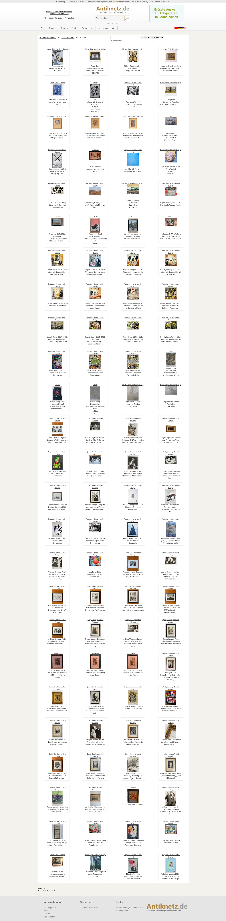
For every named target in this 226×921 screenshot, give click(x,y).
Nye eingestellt (50, 907)
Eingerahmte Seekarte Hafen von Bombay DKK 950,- (133, 404)
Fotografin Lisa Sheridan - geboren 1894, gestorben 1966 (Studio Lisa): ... (95, 473)
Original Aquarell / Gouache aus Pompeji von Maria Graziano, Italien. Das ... (171, 440)
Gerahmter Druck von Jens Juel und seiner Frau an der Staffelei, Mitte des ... (133, 742)
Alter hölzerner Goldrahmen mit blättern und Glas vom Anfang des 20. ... (171, 742)
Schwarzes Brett (68, 28)
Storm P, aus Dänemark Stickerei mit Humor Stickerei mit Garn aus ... (133, 236)
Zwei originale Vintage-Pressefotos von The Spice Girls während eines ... (171, 708)
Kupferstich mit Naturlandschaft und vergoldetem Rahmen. (57, 874)
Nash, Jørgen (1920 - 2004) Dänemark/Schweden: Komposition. (133, 507)
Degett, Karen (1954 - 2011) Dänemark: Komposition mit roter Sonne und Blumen (133, 305)
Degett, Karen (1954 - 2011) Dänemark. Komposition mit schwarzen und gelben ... (170, 339)
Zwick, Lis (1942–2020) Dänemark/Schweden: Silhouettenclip (57, 205)
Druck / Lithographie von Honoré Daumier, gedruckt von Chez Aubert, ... (57, 742)
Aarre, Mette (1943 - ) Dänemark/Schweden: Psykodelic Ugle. (133, 373)
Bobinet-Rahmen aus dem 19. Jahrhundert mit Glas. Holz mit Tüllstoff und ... (57, 775)
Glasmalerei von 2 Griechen (133, 805)
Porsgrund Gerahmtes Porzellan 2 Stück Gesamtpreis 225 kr (170, 102)
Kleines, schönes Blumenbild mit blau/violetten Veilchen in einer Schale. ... (57, 809)
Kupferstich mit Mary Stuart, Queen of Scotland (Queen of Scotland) (170, 775)
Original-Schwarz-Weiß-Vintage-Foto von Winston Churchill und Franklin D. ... (57, 641)
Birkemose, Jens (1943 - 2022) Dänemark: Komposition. (57, 473)
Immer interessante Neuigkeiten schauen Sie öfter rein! (59, 12)
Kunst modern (67, 37)
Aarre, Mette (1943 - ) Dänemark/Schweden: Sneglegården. (95, 373)
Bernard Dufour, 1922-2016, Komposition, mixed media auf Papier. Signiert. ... (133, 135)
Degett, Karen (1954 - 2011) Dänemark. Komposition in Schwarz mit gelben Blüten (57, 339)
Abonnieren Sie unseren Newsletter (59, 18)
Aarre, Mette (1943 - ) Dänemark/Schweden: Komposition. (57, 373)
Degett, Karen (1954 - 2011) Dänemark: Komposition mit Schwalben (170, 272)
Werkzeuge (87, 28)
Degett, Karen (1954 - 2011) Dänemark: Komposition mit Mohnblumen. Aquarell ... (95, 272)
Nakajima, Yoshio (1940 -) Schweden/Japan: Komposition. (57, 540)
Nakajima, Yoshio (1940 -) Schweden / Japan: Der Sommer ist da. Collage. (170, 876)
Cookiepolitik (49, 917)
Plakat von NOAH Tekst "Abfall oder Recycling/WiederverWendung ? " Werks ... (96, 238)
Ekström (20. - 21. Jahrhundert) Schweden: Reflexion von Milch (133, 876)
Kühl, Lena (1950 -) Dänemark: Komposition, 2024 (133, 104)
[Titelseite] (41, 28)
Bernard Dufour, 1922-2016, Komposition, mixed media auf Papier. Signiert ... (57, 135)
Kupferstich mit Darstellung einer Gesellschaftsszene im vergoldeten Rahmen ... (170, 68)
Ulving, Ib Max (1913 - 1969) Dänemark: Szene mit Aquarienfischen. (95, 843)
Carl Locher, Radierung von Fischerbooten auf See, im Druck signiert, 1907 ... (95, 809)
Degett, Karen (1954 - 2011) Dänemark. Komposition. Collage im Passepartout (170, 305)
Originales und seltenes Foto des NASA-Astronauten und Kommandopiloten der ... (133, 440)
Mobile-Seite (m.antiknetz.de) (129, 907)
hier (117, 23)
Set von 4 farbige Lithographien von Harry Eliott (95, 169)
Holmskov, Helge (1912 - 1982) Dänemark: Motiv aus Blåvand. (95, 205)
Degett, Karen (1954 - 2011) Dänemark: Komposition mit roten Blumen (95, 305)
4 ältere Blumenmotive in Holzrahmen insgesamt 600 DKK (133, 68)
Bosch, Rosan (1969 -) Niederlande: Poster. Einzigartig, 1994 (57, 171)
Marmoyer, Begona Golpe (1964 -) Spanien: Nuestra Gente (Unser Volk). (170, 540)
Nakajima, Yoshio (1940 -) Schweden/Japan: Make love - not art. (95, 540)
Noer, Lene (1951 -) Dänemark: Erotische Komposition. (95, 574)
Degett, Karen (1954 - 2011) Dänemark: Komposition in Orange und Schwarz (133, 272)
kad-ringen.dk (122, 910)
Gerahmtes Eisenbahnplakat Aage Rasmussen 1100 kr (95, 874)
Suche (52, 28)
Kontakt (47, 914)
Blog (46, 910)
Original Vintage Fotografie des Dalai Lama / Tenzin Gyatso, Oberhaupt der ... (95, 507)
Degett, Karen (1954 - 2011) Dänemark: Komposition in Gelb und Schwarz (57, 272)
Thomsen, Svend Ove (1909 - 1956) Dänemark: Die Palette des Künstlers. (133, 843)
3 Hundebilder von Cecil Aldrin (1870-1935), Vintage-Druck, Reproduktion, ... (57, 843)
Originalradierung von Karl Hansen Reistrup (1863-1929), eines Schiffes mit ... (57, 507)
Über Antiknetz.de (106, 28)
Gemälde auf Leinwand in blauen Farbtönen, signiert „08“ (57, 102)
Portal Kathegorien (48, 37)
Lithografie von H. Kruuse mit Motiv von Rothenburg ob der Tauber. (95, 672)
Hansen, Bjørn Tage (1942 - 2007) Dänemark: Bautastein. (133, 540)
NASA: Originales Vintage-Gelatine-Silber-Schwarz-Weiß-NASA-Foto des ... (95, 440)
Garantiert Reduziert (89, 907)
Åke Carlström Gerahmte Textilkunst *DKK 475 (57, 68)
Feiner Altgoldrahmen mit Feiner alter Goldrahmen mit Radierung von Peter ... (95, 775)
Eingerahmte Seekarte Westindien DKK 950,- (171, 404)
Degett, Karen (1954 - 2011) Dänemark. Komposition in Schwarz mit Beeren (133, 339)
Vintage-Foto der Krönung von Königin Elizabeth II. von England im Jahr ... (133, 574)
